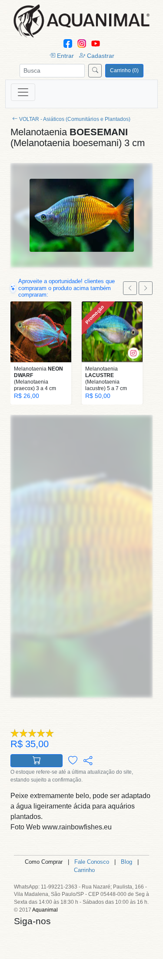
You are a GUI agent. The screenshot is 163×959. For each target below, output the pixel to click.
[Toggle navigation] (23, 92)
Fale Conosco (91, 862)
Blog (126, 862)
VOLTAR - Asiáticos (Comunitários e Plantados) (74, 119)
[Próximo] (146, 288)
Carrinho (84, 870)
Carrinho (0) (124, 70)
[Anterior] (130, 288)
